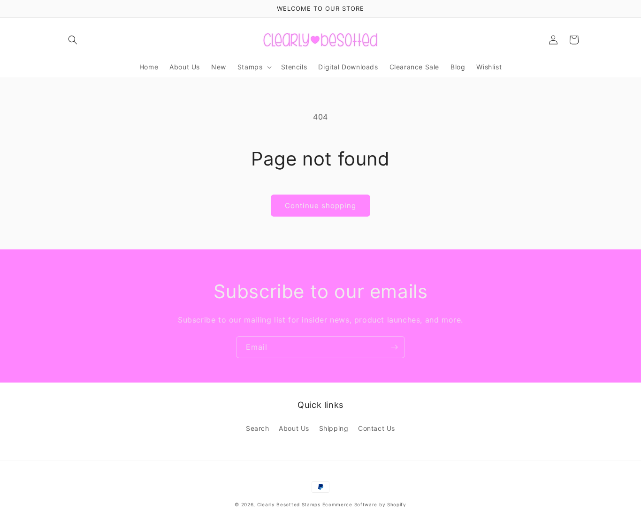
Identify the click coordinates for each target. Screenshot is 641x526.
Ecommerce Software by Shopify (364, 504)
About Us (294, 428)
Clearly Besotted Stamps (288, 504)
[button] (72, 40)
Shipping (334, 428)
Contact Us (376, 428)
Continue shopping (320, 205)
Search (257, 428)
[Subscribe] (394, 347)
